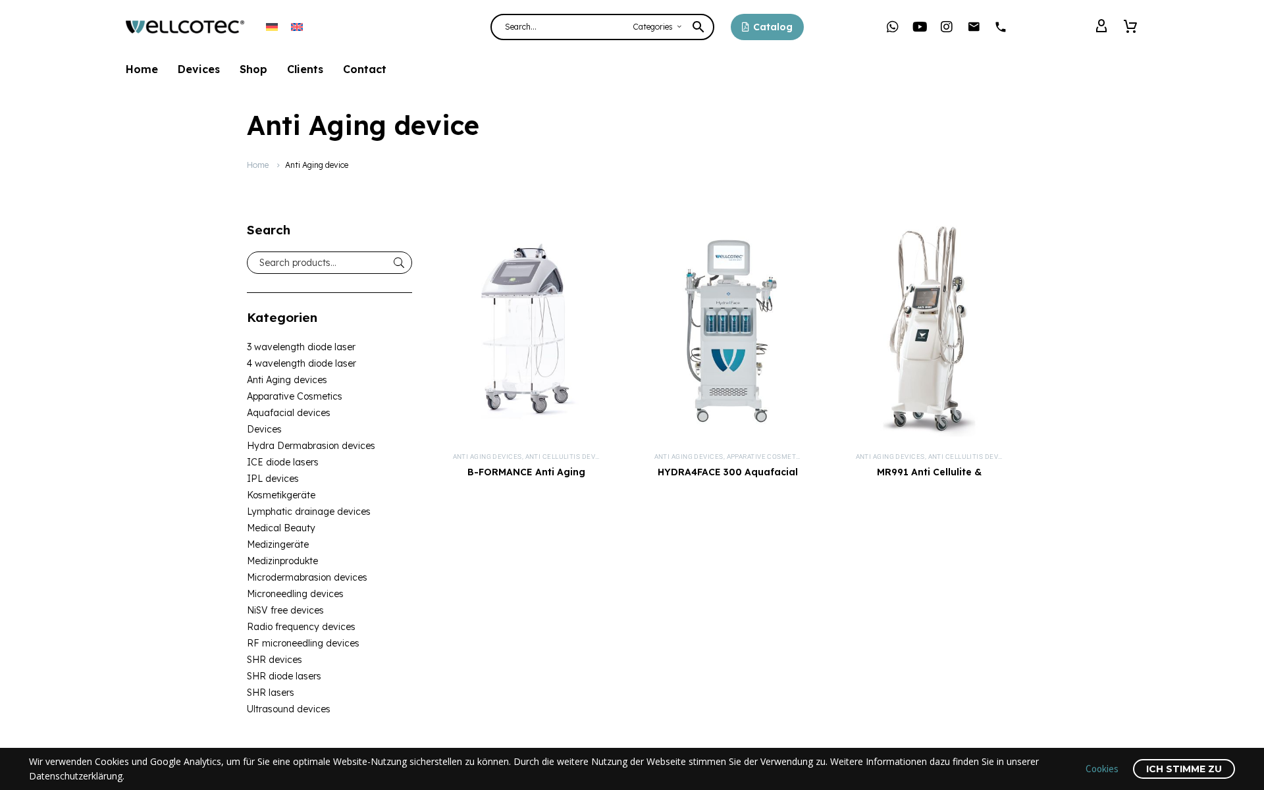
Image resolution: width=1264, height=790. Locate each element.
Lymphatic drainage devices (309, 511)
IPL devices (273, 479)
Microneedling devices (295, 594)
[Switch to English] (296, 26)
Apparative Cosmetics (294, 396)
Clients (305, 69)
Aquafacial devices (288, 413)
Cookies (1102, 768)
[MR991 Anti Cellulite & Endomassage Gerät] (929, 331)
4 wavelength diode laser (301, 363)
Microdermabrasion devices (307, 577)
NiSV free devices (285, 610)
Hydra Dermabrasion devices (311, 446)
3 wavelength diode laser (301, 347)
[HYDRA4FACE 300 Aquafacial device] (728, 331)
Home (142, 69)
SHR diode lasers (284, 676)
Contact (364, 69)
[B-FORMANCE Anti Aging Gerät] (527, 331)
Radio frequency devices (301, 627)
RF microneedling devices (303, 643)
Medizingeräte (278, 544)
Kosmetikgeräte (281, 495)
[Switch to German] (271, 26)
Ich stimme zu (1184, 769)
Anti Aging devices (287, 380)
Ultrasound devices (288, 709)
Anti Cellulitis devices (568, 456)
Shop (253, 69)
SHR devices (274, 660)
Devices (199, 69)
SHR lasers (270, 692)
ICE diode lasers (283, 462)
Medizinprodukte (282, 561)
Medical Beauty (281, 528)
